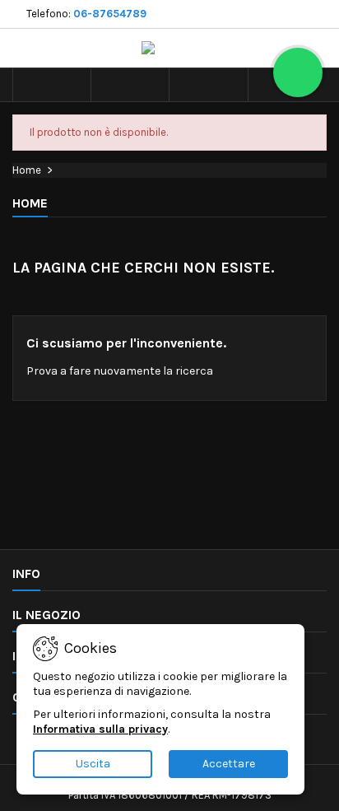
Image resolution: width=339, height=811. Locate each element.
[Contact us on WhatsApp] (298, 72)
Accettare (228, 764)
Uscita (93, 764)
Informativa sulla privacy (100, 729)
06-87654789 (109, 13)
